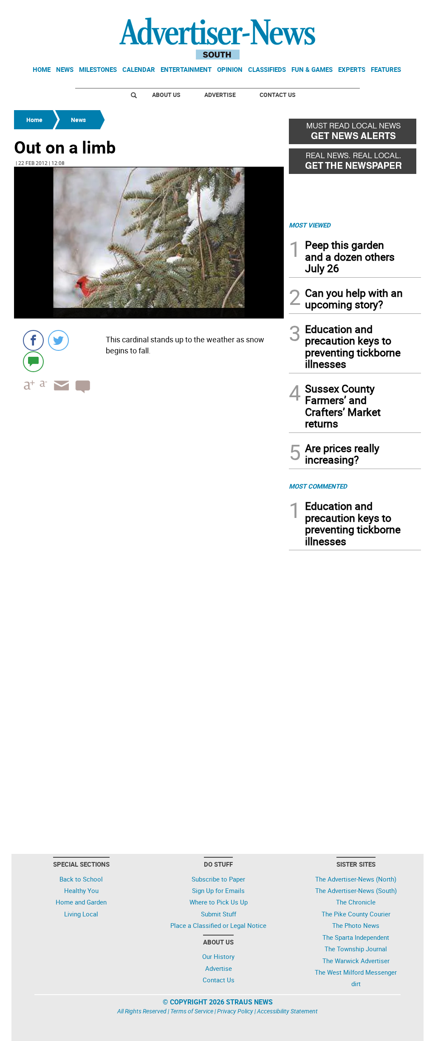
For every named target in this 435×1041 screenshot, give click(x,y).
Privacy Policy (235, 1011)
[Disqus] (149, 516)
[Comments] (33, 361)
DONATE (400, 9)
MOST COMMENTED (318, 486)
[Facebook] (33, 340)
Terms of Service (191, 1011)
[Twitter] (58, 340)
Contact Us (278, 95)
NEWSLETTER (352, 9)
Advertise (220, 95)
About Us (166, 95)
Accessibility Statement (287, 1011)
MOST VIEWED (309, 225)
